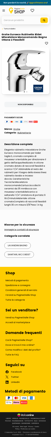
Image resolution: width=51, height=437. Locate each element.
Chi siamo (15, 426)
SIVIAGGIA (42, 421)
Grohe (16, 129)
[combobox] (25, 20)
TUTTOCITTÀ (28, 421)
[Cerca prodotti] (44, 20)
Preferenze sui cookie (28, 429)
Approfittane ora (38, 2)
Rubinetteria (24, 132)
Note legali (23, 426)
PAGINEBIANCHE (17, 421)
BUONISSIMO (25, 423)
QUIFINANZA (16, 423)
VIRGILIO (15, 418)
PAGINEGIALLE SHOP (38, 418)
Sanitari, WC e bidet (19, 254)
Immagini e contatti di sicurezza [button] (21, 229)
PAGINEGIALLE (24, 418)
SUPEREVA (35, 423)
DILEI (36, 421)
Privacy (30, 426)
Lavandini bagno (17, 245)
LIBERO (8, 418)
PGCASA (8, 421)
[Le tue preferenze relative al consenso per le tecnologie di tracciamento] (46, 432)
